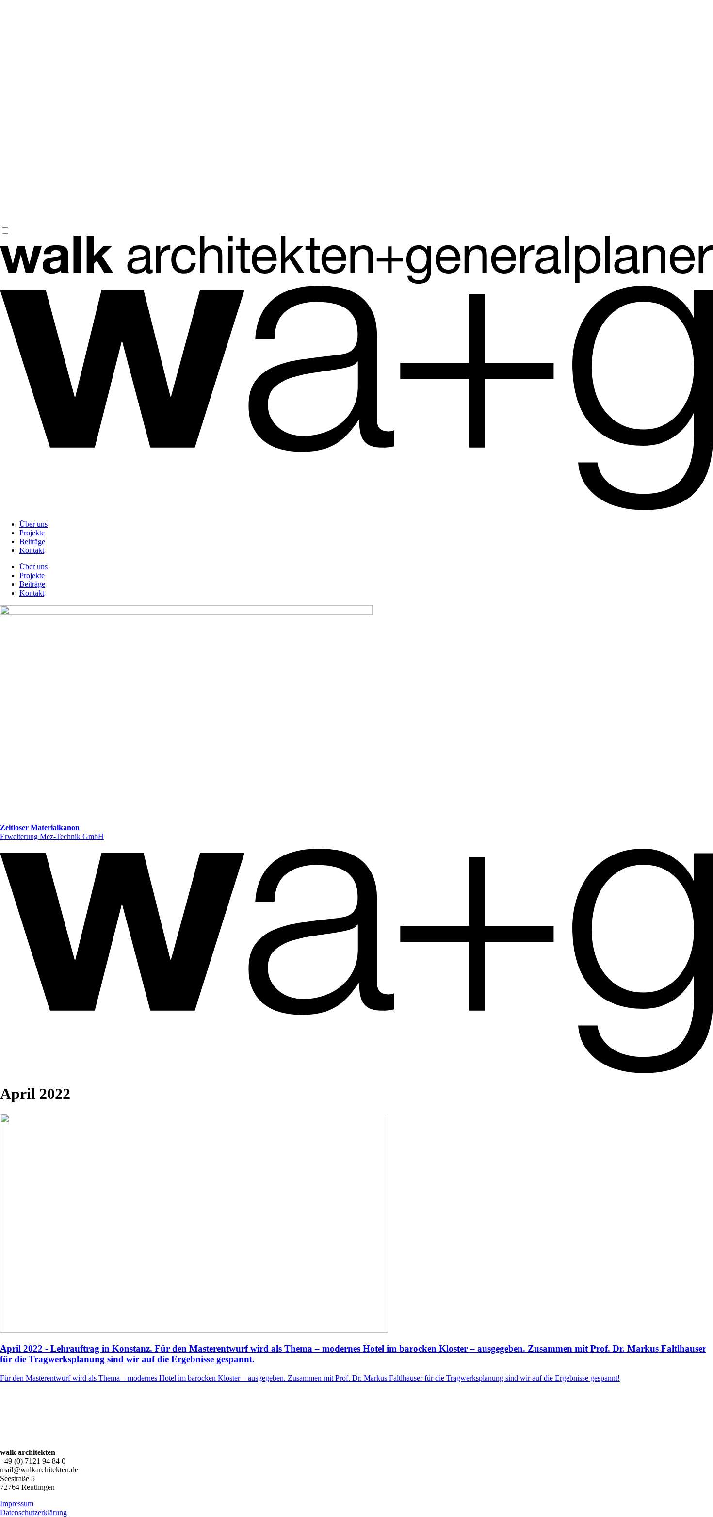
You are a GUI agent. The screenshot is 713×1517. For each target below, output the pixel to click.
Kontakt (31, 550)
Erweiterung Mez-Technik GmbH (52, 831)
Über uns (33, 524)
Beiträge (32, 541)
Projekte (32, 533)
